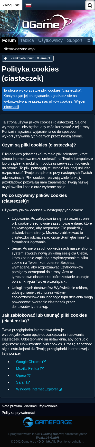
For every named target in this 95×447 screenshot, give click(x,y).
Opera (21, 375)
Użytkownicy (50, 40)
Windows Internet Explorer (37, 389)
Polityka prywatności (18, 413)
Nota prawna (12, 406)
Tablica (27, 40)
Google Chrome (28, 362)
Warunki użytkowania (40, 406)
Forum (9, 40)
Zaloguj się (11, 5)
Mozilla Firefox (27, 368)
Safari (20, 382)
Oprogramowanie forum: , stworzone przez (47, 435)
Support (74, 40)
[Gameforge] (47, 418)
